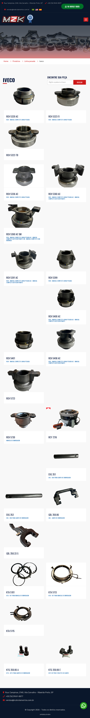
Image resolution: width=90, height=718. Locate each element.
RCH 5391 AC (12, 277)
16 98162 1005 (73, 6)
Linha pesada (29, 61)
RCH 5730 (10, 437)
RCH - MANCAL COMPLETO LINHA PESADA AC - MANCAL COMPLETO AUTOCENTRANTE (64, 198)
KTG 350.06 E (55, 670)
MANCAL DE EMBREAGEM (13, 440)
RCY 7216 (53, 437)
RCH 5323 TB (12, 155)
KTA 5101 (10, 592)
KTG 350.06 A (12, 670)
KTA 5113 (53, 592)
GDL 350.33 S (12, 553)
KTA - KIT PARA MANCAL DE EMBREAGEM (17, 596)
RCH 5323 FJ (54, 116)
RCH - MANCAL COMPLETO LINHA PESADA (18, 120)
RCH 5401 (10, 358)
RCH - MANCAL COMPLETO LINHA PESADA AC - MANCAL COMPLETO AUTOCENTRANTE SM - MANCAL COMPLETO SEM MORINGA (23, 238)
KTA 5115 (10, 631)
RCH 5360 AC (54, 194)
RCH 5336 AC (12, 194)
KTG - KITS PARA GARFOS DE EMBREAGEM (18, 673)
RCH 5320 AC (12, 116)
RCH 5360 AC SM (14, 234)
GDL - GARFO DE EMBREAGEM (57, 518)
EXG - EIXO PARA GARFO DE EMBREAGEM (60, 478)
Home (6, 61)
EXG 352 (10, 514)
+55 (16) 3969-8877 (54, 3)
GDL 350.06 (54, 514)
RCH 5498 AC (54, 358)
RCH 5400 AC (54, 316)
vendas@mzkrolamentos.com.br (18, 9)
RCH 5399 (53, 277)
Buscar (79, 82)
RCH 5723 (10, 398)
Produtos (16, 61)
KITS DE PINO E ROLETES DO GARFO (59, 673)
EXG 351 (52, 474)
